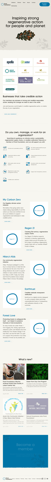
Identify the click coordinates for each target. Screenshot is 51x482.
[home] (5, 4)
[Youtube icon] (47, 478)
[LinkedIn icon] (42, 478)
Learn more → (8, 221)
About (28, 2)
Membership (14, 5)
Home (13, 478)
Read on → (21, 393)
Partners (19, 2)
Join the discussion (25, 461)
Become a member (44, 4)
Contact (33, 2)
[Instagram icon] (45, 478)
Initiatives (13, 2)
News (24, 2)
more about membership (10, 114)
